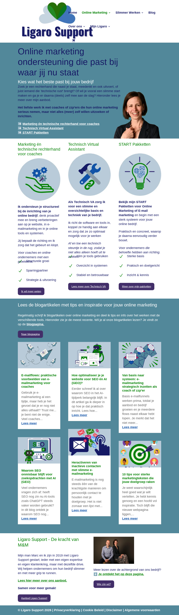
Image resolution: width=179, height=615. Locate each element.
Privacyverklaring (67, 610)
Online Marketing (94, 12)
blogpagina (35, 324)
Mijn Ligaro (98, 26)
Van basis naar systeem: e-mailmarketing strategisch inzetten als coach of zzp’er (139, 383)
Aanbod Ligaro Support (34, 598)
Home (72, 12)
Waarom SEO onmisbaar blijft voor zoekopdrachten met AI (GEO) (38, 476)
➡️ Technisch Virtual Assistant (40, 128)
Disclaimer (114, 610)
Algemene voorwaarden (142, 610)
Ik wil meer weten (31, 291)
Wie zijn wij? (104, 584)
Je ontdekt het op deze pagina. (121, 574)
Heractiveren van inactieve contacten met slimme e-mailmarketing (86, 468)
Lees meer (29, 423)
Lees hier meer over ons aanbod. (42, 580)
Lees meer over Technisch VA (88, 286)
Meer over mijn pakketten (136, 286)
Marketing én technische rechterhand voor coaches (61, 124)
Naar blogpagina (30, 334)
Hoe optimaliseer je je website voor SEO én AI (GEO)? (89, 379)
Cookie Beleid (94, 610)
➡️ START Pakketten (33, 132)
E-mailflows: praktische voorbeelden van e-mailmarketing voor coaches (38, 381)
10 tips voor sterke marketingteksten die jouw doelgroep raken (138, 478)
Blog (151, 12)
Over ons (75, 26)
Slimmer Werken (128, 12)
